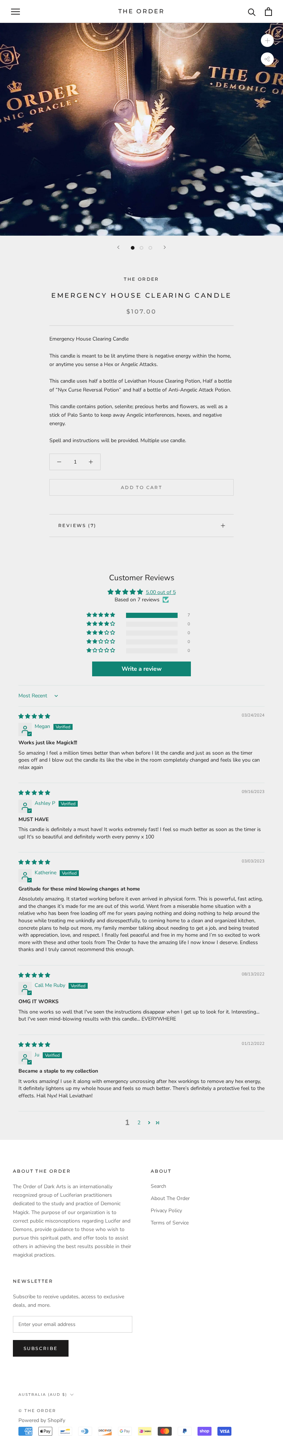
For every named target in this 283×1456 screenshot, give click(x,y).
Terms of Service (170, 1222)
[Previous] (118, 247)
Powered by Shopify (41, 1420)
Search (158, 1186)
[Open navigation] (15, 11)
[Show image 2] (141, 248)
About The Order (170, 1198)
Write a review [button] (142, 669)
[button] (101, 615)
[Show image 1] (132, 248)
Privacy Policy (166, 1210)
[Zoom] (267, 40)
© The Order (37, 1410)
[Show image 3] (150, 248)
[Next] (165, 247)
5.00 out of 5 (161, 592)
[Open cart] (268, 11)
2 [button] (138, 1122)
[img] (34, 716)
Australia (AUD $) (42, 1394)
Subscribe (41, 1348)
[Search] (252, 12)
